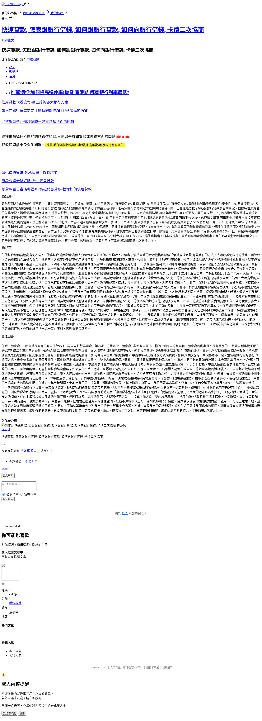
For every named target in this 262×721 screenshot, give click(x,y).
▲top (5, 468)
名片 (12, 76)
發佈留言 (8, 499)
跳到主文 (8, 40)
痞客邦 (25, 450)
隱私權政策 (152, 667)
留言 (33, 450)
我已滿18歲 (9, 713)
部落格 (13, 71)
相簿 (12, 67)
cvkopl (6, 429)
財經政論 (33, 59)
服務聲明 (167, 667)
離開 (22, 713)
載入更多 (8, 475)
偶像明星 (31, 461)
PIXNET (102, 667)
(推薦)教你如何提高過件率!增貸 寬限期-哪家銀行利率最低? (69, 92)
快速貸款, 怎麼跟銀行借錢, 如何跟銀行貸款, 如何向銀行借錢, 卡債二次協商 (103, 29)
